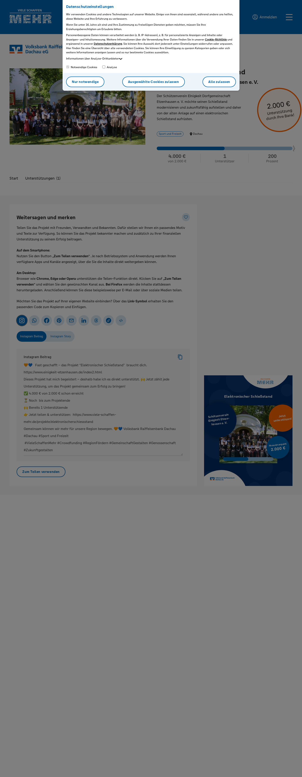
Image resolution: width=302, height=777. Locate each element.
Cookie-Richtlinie (216, 39)
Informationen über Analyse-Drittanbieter (92, 58)
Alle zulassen (219, 82)
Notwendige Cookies (83, 67)
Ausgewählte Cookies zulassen (153, 82)
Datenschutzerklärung (108, 44)
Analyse (111, 67)
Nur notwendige (85, 82)
